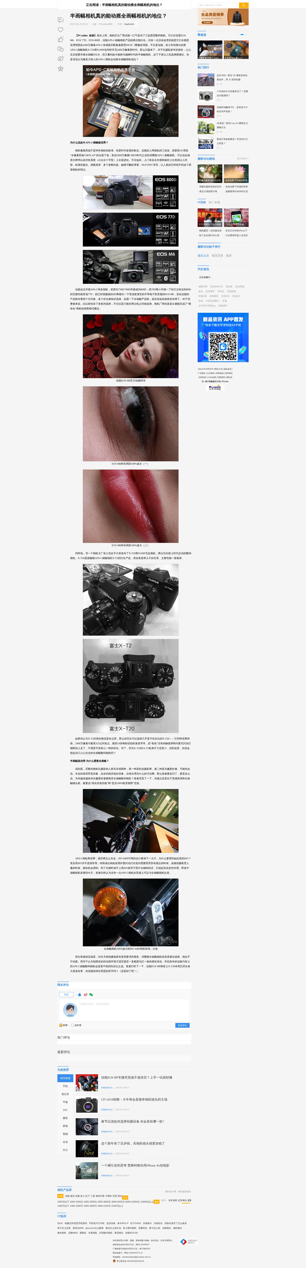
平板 (65, 1102)
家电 (65, 1126)
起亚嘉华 (210, 291)
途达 (200, 291)
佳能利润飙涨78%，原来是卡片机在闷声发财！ (232, 109)
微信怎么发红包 (113, 1228)
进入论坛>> (243, 158)
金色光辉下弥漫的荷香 (237, 186)
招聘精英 (221, 377)
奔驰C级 (202, 296)
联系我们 (203, 377)
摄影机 (83, 1233)
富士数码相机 (129, 1228)
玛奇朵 (221, 291)
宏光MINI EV (216, 286)
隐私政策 (227, 369)
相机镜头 (177, 1228)
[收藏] (60, 30)
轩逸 (224, 301)
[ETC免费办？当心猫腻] (210, 210)
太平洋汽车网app (207, 305)
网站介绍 (218, 369)
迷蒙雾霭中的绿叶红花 (237, 191)
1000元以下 (63, 1201)
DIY (65, 1110)
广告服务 (201, 373)
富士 (82, 1196)
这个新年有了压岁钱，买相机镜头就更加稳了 (133, 1143)
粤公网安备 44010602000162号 (130, 1261)
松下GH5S (135, 1223)
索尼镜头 (118, 1233)
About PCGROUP (205, 369)
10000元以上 (146, 1201)
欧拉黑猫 (239, 286)
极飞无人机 (154, 1228)
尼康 (77, 1196)
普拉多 (229, 286)
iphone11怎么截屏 (94, 1228)
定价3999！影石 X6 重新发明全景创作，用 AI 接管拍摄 (232, 77)
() (63, 37)
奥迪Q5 (236, 296)
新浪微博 (60, 59)
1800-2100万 (104, 1206)
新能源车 (223, 305)
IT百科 (202, 202)
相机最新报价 (184, 1191)
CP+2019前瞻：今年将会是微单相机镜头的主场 (134, 1099)
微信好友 (60, 49)
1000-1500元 (76, 1201)
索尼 (72, 1196)
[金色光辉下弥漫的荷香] (236, 166)
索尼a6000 (78, 1228)
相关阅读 (65, 1078)
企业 (65, 1142)
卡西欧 (108, 1196)
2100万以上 (117, 1206)
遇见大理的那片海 (208, 191)
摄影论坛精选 (206, 158)
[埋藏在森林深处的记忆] (210, 166)
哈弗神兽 (214, 296)
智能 (65, 1134)
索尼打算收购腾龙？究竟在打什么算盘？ (232, 141)
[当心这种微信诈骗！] (236, 210)
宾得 (115, 1196)
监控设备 (110, 1223)
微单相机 (61, 1233)
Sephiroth (129, 24)
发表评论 (182, 1025)
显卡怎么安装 (64, 1228)
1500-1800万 (90, 1206)
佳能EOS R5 (131, 1233)
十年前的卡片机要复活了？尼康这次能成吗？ (232, 93)
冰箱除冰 (147, 1223)
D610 (60, 1223)
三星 (93, 1196)
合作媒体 (211, 373)
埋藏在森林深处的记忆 (210, 186)
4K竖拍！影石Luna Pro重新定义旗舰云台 (232, 125)
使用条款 (229, 373)
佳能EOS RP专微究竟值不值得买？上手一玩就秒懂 (136, 1077)
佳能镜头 (166, 1228)
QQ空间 (60, 68)
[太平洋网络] (215, 386)
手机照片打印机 (97, 1223)
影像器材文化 (107, 1088)
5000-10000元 (132, 1201)
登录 (66, 994)
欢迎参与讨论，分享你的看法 (94, 1004)
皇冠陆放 (231, 291)
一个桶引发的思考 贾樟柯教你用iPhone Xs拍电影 (135, 1165)
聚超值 (202, 34)
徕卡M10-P (122, 1223)
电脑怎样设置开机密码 (76, 1223)
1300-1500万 (76, 1206)
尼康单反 (142, 1228)
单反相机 (172, 1200)
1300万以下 (63, 1206)
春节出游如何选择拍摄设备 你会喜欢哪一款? (132, 1121)
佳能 (67, 1196)
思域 (200, 301)
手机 (65, 1086)
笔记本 (65, 1094)
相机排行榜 (170, 1191)
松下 (87, 1196)
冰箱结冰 (158, 1223)
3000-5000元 (118, 1201)
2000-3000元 (104, 1201)
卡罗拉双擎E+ (213, 301)
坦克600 (225, 296)
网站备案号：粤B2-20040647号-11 (128, 1253)
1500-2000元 (90, 1201)
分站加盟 (212, 377)
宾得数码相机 (106, 1233)
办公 (65, 1149)
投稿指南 (220, 373)
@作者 (78, 1025)
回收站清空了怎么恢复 (175, 1223)
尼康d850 (73, 1233)
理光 (120, 1196)
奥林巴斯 (100, 1196)
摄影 (65, 1118)
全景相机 (92, 1233)
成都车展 (202, 286)
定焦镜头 (182, 1200)
